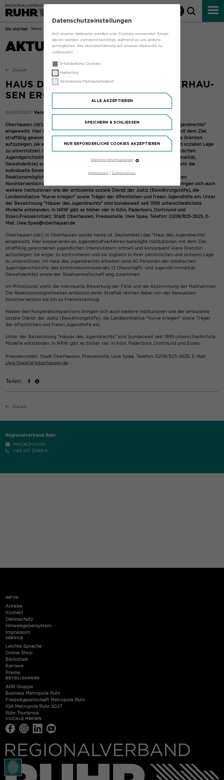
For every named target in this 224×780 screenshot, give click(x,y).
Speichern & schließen (112, 122)
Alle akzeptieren (112, 100)
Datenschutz (124, 173)
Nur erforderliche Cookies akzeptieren (112, 143)
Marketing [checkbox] (69, 73)
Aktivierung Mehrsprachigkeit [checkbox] (87, 81)
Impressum (98, 173)
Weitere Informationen (112, 160)
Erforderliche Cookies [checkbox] (80, 64)
